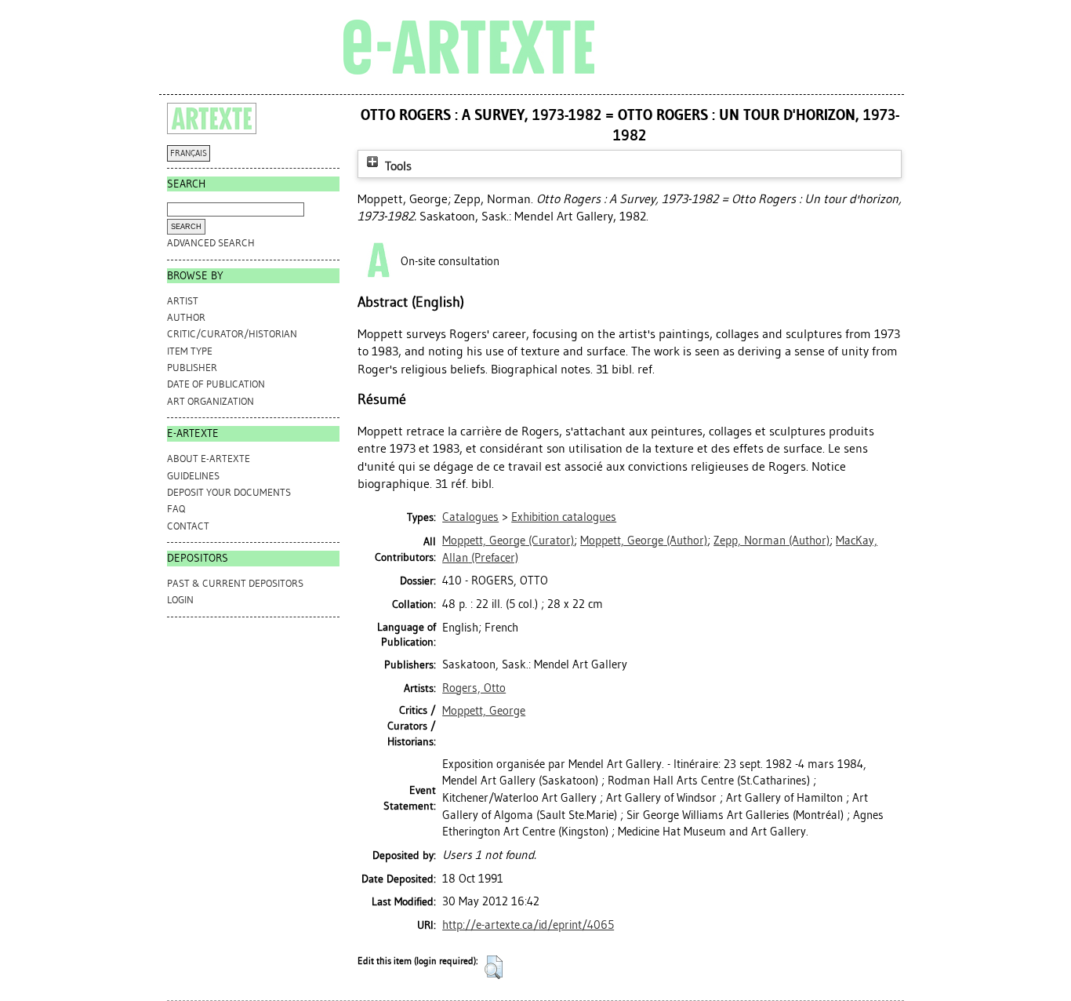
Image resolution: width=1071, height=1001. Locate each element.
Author (186, 317)
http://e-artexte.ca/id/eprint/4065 (528, 925)
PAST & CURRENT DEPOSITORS (235, 583)
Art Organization (210, 401)
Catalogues (470, 517)
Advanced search (211, 243)
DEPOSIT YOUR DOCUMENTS (229, 492)
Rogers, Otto (474, 688)
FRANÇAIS (188, 153)
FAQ (176, 509)
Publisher (192, 367)
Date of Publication (216, 384)
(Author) (643, 540)
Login (180, 600)
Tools (397, 165)
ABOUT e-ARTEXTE (208, 458)
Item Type (189, 351)
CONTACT (188, 526)
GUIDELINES (193, 476)
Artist (182, 301)
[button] (493, 967)
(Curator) (508, 540)
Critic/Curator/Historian (232, 334)
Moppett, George (483, 711)
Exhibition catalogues (563, 517)
